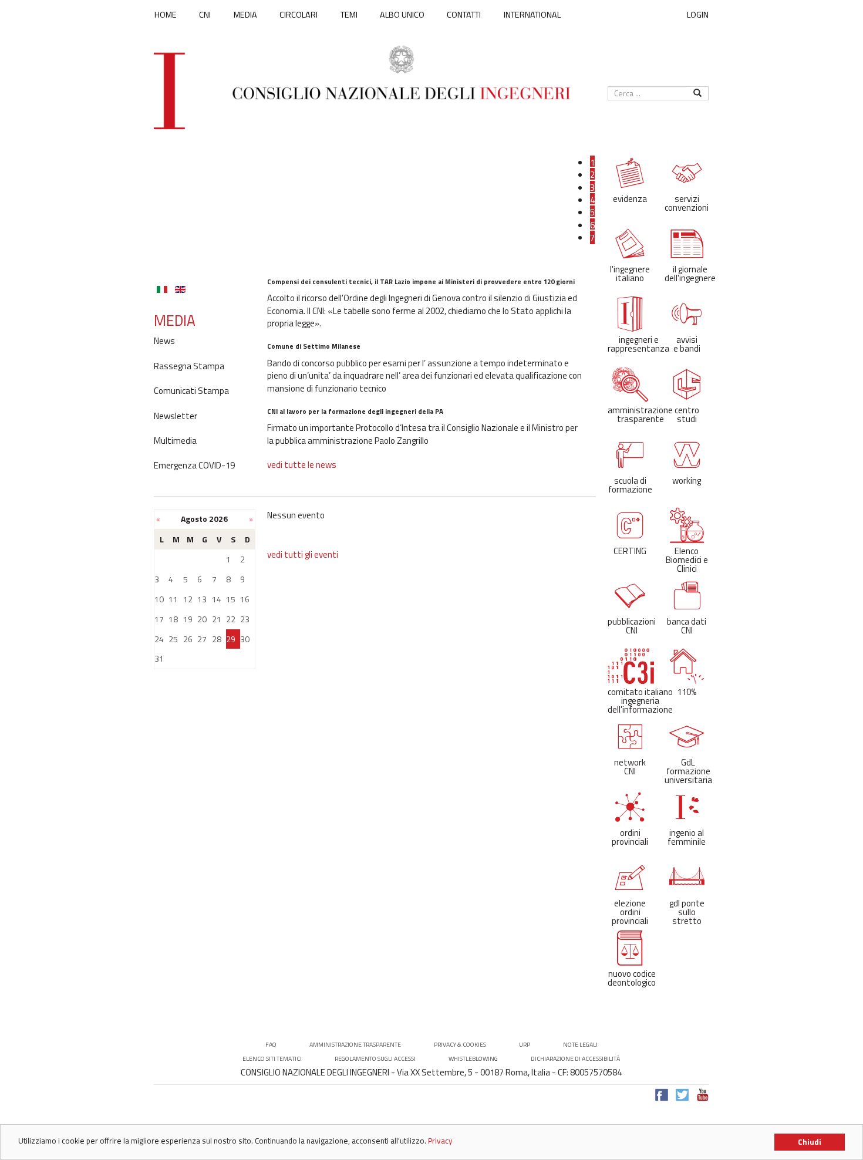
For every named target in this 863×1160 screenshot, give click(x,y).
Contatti (464, 14)
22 (230, 619)
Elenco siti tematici (272, 1058)
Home (165, 14)
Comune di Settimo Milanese (313, 346)
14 (216, 599)
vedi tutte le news (301, 464)
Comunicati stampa (191, 391)
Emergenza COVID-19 (194, 465)
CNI (205, 14)
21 (216, 619)
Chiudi (809, 1142)
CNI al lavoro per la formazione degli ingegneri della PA (355, 411)
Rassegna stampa (189, 366)
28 (216, 639)
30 (245, 639)
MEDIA (245, 14)
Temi (349, 14)
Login (698, 14)
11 (173, 599)
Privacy (440, 1140)
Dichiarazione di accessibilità (575, 1058)
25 (173, 639)
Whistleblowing (473, 1058)
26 (188, 639)
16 (245, 599)
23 (245, 619)
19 (188, 619)
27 (202, 639)
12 (188, 599)
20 (202, 619)
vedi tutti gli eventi (302, 554)
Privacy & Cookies (460, 1044)
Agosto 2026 (204, 518)
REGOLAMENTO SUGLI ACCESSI (375, 1058)
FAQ (271, 1044)
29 (230, 639)
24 (159, 639)
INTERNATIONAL (532, 14)
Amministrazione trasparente (355, 1044)
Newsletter (175, 416)
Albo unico (402, 14)
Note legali (580, 1044)
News (164, 341)
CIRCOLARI (298, 14)
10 (159, 599)
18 (173, 619)
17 (159, 619)
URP (524, 1044)
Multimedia (175, 440)
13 (202, 599)
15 (230, 599)
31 (159, 658)
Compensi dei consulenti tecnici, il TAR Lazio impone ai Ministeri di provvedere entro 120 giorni (421, 281)
